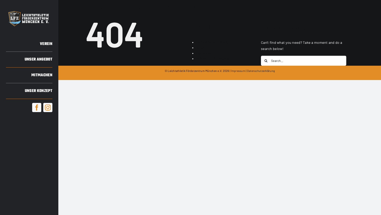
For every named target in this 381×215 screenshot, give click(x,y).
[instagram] (47, 107)
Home (200, 47)
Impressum (204, 53)
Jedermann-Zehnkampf (213, 58)
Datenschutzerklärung (212, 42)
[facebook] (36, 107)
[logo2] (29, 11)
